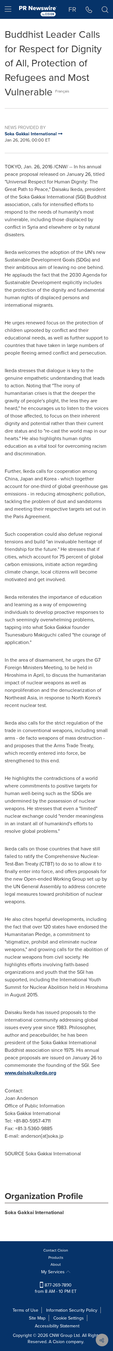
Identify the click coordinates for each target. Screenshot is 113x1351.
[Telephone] (89, 9)
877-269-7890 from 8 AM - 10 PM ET (56, 1288)
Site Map (37, 1318)
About (56, 1264)
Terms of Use (25, 1310)
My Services (53, 1272)
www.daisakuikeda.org (30, 1072)
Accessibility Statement (57, 1326)
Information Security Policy (71, 1310)
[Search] (105, 9)
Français (62, 91)
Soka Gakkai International (34, 1212)
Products (55, 1257)
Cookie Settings (68, 1318)
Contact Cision (55, 1250)
